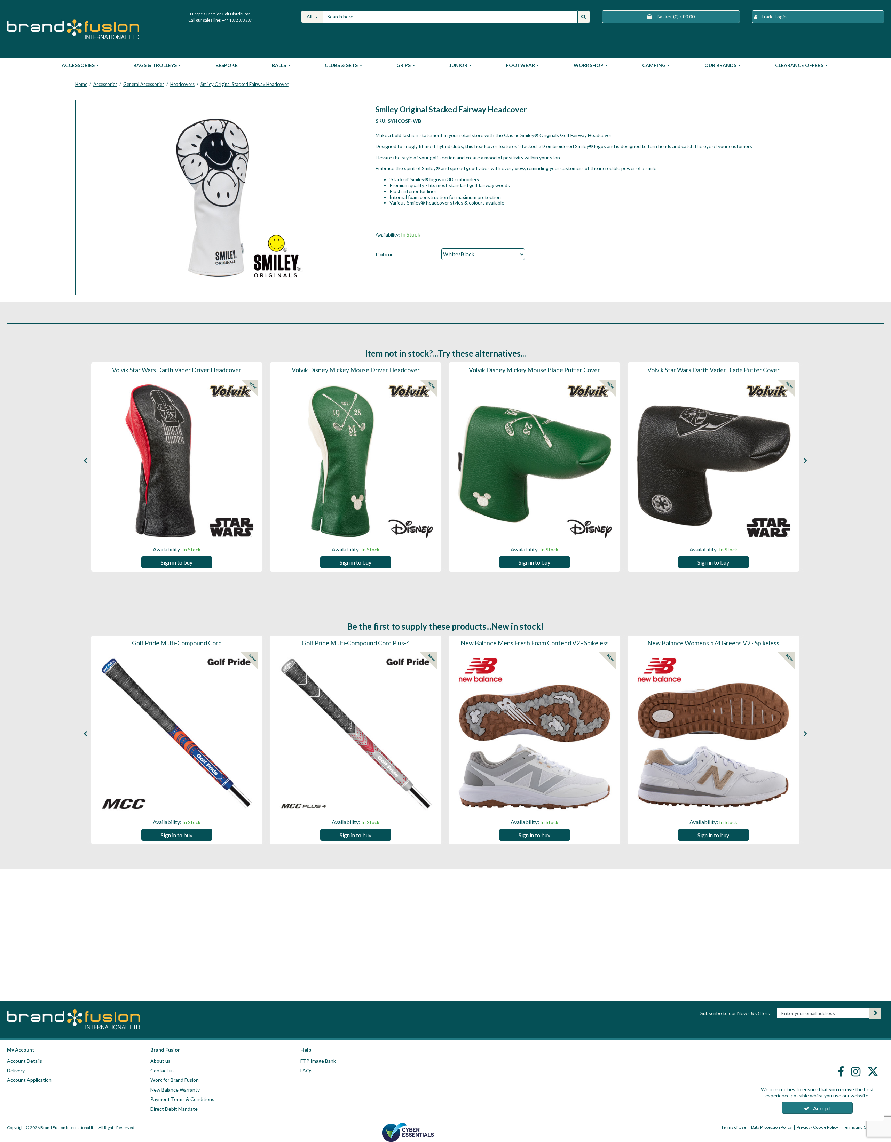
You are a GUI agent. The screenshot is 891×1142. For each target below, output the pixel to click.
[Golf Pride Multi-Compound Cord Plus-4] (355, 733)
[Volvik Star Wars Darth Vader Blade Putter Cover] (713, 461)
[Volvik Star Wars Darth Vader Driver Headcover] (176, 461)
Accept (821, 1108)
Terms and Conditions (863, 1127)
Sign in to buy (176, 562)
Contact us (162, 1070)
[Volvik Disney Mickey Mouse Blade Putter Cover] (534, 461)
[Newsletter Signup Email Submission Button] (875, 1013)
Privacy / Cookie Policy (817, 1127)
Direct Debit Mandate (174, 1109)
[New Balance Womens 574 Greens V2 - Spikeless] (713, 733)
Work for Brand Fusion (174, 1080)
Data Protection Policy (771, 1127)
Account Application (29, 1080)
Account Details (24, 1061)
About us (160, 1061)
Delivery (16, 1070)
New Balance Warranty (175, 1090)
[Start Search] (583, 16)
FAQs (306, 1070)
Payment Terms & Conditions (182, 1099)
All (310, 16)
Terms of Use (733, 1127)
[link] (841, 1071)
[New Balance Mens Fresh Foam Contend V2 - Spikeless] (534, 733)
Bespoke (226, 65)
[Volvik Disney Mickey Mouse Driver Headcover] (355, 461)
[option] (177, 467)
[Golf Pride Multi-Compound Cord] (176, 733)
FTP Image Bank (318, 1061)
